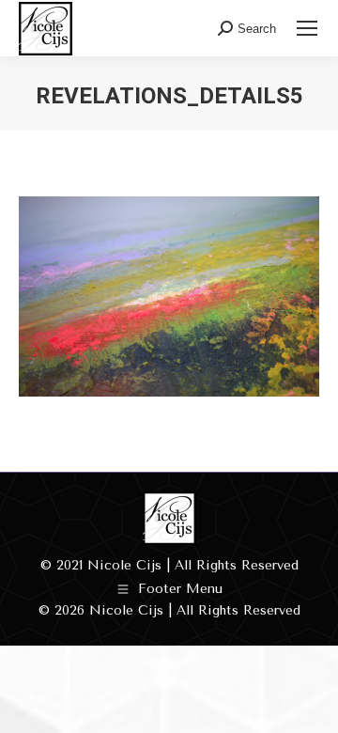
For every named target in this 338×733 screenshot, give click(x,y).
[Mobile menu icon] (307, 28)
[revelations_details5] (169, 296)
